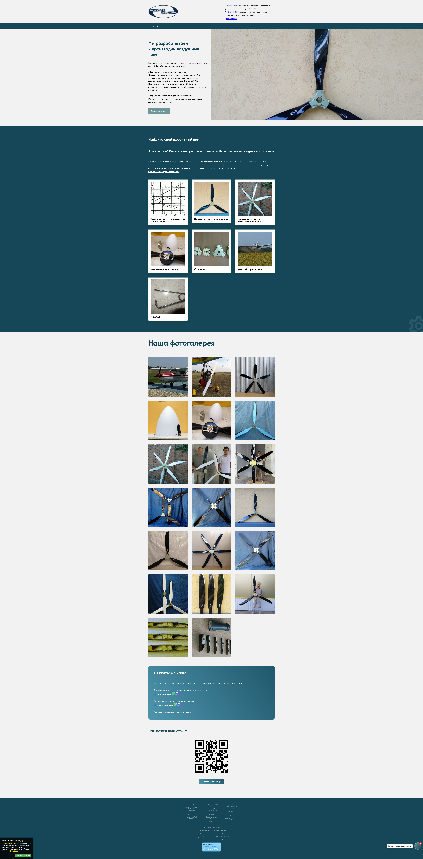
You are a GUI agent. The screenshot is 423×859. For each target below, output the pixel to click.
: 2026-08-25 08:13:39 (222, 837)
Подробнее (14, 851)
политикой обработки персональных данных (15, 843)
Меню (155, 26)
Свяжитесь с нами (159, 111)
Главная (191, 804)
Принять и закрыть (23, 855)
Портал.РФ (219, 834)
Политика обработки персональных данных (211, 831)
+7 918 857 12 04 (230, 12)
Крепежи (232, 808)
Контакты (232, 815)
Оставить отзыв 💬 (211, 781)
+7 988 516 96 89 (230, 5)
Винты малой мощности (190, 813)
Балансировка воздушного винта (232, 812)
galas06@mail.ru (230, 19)
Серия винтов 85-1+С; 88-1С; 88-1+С (211, 809)
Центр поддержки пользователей (211, 840)
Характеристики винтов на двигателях (191, 808)
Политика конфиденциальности (163, 172)
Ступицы (211, 821)
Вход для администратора (211, 827)
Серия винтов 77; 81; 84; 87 (191, 817)
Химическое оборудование (232, 805)
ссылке (270, 151)
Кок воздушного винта (211, 817)
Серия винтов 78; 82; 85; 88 (211, 805)
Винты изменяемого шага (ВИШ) (211, 813)
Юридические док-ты (232, 819)
